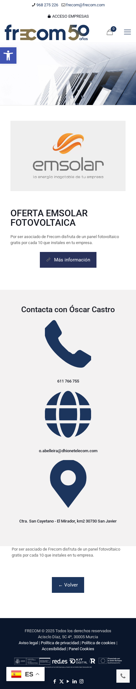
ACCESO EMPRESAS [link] (70, 16)
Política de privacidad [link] (60, 642)
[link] (8, 55)
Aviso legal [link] (28, 642)
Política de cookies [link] (98, 642)
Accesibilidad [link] (54, 648)
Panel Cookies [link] (81, 648)
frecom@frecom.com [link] (85, 5)
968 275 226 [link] (47, 5)
